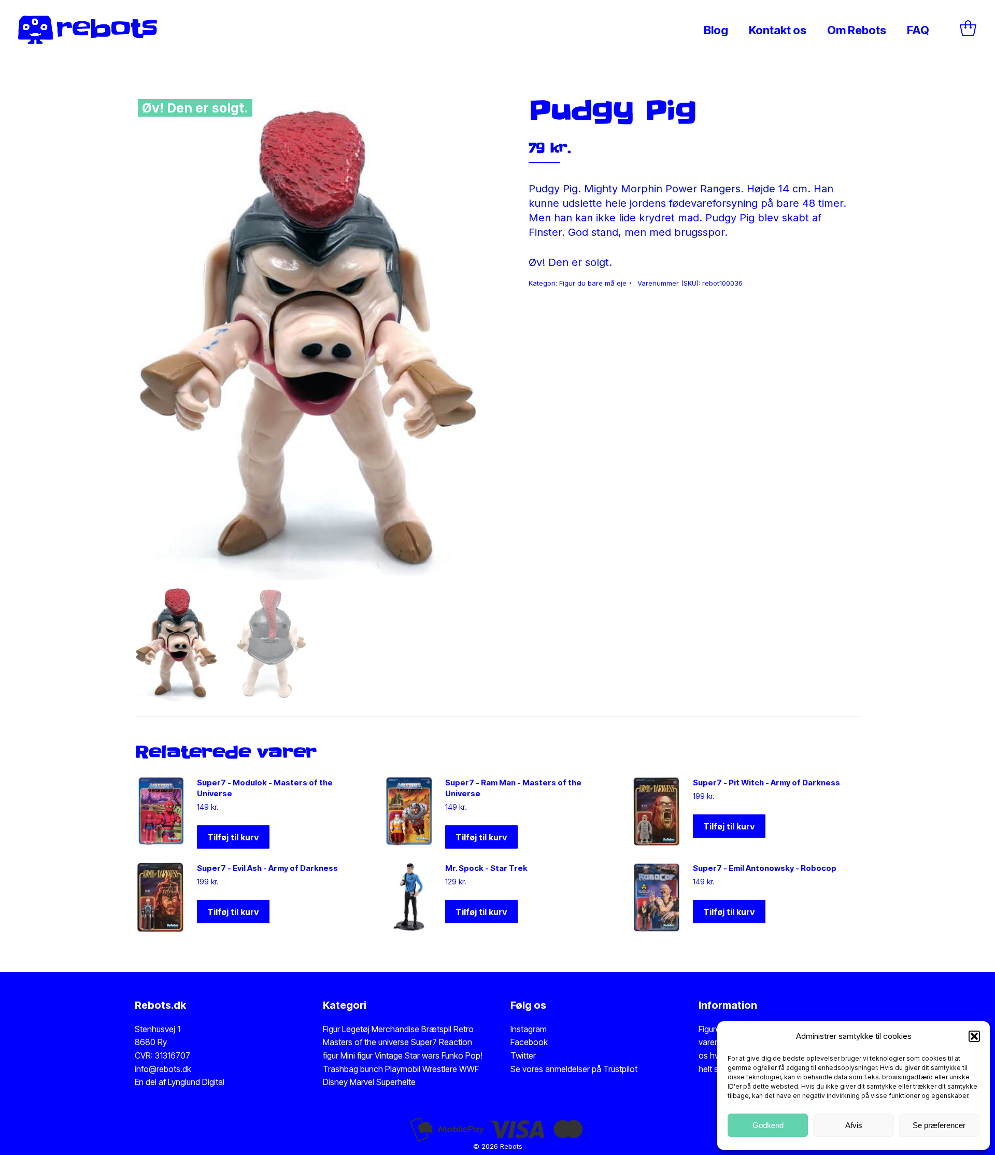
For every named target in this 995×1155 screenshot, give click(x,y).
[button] (974, 1036)
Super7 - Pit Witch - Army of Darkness (766, 782)
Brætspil (437, 1029)
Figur (331, 1029)
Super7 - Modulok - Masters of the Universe (265, 788)
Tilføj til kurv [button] (233, 837)
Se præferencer (939, 1125)
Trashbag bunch (354, 1069)
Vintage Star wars (408, 1055)
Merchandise (395, 1029)
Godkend (768, 1125)
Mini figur (357, 1055)
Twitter (523, 1055)
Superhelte (395, 1082)
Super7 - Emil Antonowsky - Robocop (764, 868)
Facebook (529, 1042)
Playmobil (403, 1069)
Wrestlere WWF (450, 1069)
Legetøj (355, 1029)
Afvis (853, 1125)
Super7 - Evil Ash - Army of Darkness (267, 868)
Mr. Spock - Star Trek (486, 868)
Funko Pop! (462, 1055)
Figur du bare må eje (593, 283)
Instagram (528, 1029)
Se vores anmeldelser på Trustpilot (573, 1069)
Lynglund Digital (196, 1082)
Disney (335, 1082)
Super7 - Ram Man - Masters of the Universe (513, 788)
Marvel (361, 1082)
